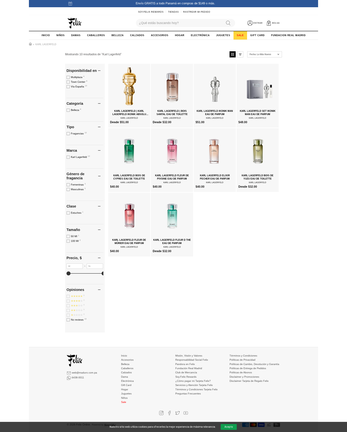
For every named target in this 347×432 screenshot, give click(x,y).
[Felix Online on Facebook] (169, 413)
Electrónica (127, 380)
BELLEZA (118, 35)
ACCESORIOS (159, 35)
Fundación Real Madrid (188, 368)
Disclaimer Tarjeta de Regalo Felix (249, 380)
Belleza (125, 364)
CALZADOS (137, 35)
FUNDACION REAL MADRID (288, 35)
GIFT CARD (257, 35)
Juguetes (126, 393)
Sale (123, 402)
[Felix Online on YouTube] (185, 413)
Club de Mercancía (186, 372)
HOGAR (179, 35)
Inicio (124, 355)
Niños (124, 397)
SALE (240, 35)
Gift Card (126, 385)
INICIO (46, 35)
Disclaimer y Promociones (244, 376)
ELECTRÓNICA (200, 35)
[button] (233, 54)
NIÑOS (60, 35)
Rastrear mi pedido (196, 12)
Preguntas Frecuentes (188, 393)
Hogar (124, 389)
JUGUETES (223, 35)
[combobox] (179, 23)
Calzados (126, 372)
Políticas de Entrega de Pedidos (248, 368)
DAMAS (76, 35)
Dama (124, 376)
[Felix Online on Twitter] (177, 413)
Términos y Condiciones (243, 355)
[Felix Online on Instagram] (161, 413)
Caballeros (127, 368)
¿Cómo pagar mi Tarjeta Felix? (193, 380)
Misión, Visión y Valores (188, 355)
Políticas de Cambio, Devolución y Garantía (254, 364)
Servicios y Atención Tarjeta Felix (194, 385)
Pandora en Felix (185, 364)
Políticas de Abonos (241, 372)
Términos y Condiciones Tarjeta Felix (196, 389)
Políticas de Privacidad (242, 359)
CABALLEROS (96, 35)
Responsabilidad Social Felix (191, 359)
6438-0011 (78, 377)
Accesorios (127, 359)
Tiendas (173, 12)
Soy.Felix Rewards (151, 12)
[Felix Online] (74, 23)
